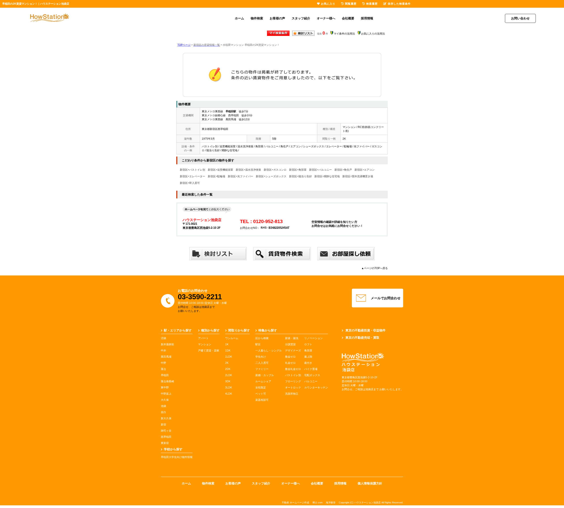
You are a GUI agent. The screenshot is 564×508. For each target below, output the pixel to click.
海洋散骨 (331, 502)
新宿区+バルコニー (320, 169)
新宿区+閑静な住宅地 (327, 176)
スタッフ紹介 (301, 18)
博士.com (317, 502)
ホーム (239, 18)
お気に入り (328, 3)
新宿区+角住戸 (343, 169)
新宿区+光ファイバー (240, 176)
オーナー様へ (326, 18)
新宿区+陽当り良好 (300, 176)
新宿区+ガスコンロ (275, 169)
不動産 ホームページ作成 (295, 502)
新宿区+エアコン (364, 169)
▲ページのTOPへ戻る (374, 268)
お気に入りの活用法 (373, 33)
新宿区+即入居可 (190, 183)
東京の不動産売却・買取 (362, 337)
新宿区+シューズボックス (271, 176)
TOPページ (184, 44)
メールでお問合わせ (386, 298)
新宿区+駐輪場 (216, 176)
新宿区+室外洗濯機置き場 (357, 176)
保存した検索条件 (399, 3)
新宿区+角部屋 (297, 169)
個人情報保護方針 (370, 483)
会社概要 (348, 18)
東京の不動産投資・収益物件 (365, 330)
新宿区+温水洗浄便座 (248, 169)
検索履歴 (372, 3)
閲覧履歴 (350, 3)
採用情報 (367, 18)
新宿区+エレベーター (192, 176)
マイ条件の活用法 (344, 33)
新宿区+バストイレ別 (192, 169)
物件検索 (257, 18)
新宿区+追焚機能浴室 (220, 169)
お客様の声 (277, 18)
